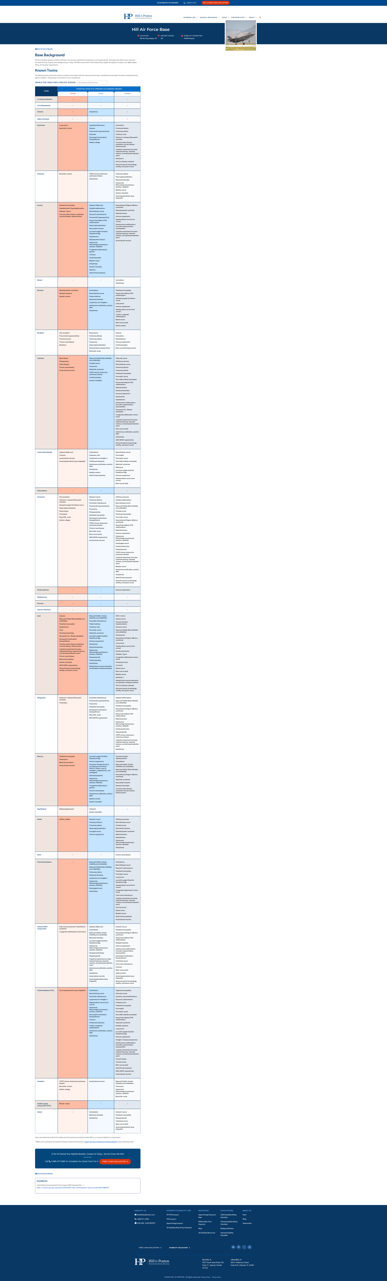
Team (244, 1215)
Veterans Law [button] (189, 17)
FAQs (244, 1219)
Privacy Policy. (206, 1277)
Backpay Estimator (227, 1228)
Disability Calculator (178, 1247)
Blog (200, 1228)
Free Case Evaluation (114, 1161)
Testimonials (247, 1223)
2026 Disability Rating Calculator (228, 1216)
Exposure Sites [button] (238, 17)
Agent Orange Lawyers (174, 1223)
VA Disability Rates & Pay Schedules (179, 1227)
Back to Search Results (45, 49)
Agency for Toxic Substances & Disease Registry (101, 1142)
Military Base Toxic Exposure (205, 1223)
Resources (203, 1211)
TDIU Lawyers (171, 1219)
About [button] (252, 17)
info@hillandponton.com (145, 1215)
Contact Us (140, 1211)
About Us (247, 1211)
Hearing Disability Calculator (227, 1234)
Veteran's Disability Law (178, 1211)
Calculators (227, 1211)
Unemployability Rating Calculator (229, 1223)
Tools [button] (224, 17)
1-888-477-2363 (191, 3)
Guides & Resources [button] (208, 17)
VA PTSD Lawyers (172, 1215)
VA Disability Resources (206, 1233)
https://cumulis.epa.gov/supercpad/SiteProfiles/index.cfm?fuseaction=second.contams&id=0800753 (73, 1188)
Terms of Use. (216, 1277)
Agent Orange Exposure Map (207, 1216)
